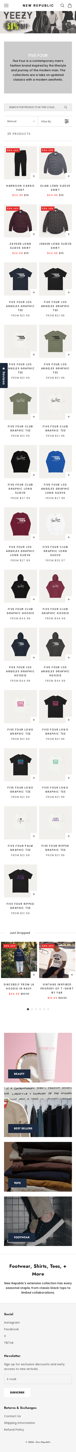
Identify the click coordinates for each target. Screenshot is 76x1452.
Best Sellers (23, 1128)
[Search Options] (67, 107)
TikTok (9, 1343)
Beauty (19, 1074)
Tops (17, 1183)
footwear (21, 1237)
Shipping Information (19, 1423)
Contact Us (12, 1416)
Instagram (12, 1322)
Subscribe (17, 1392)
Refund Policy (14, 1430)
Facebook (11, 1329)
